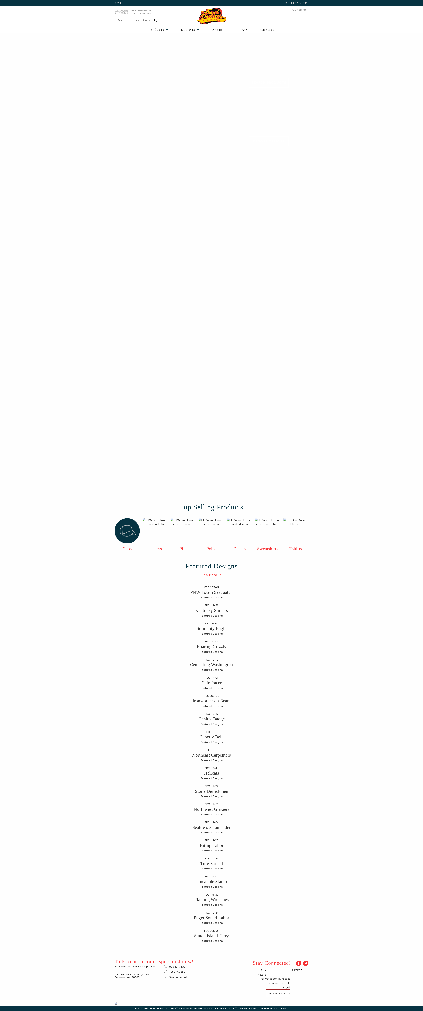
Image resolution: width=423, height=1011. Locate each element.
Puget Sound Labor (211, 917)
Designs (188, 29)
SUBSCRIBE (298, 970)
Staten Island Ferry (211, 935)
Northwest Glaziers (211, 809)
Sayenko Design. (279, 1008)
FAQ (243, 29)
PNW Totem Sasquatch (211, 592)
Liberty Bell (211, 736)
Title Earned (211, 863)
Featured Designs (211, 597)
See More (210, 575)
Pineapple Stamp (211, 881)
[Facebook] (298, 963)
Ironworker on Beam (212, 700)
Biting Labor (211, 845)
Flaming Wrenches (211, 899)
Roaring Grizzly (211, 646)
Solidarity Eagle (211, 628)
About (217, 29)
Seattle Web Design (254, 1008)
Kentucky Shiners (211, 610)
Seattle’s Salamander (211, 827)
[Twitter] (305, 963)
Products (156, 29)
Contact (267, 29)
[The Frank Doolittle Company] (211, 15)
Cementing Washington (211, 664)
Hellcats (211, 773)
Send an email (178, 977)
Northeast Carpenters (211, 755)
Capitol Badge (211, 718)
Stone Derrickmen (211, 791)
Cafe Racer (212, 682)
